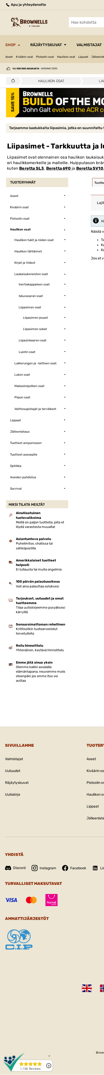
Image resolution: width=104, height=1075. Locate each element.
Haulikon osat (66, 56)
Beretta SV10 (89, 168)
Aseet (9, 56)
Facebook (78, 868)
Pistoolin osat (45, 56)
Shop (10, 45)
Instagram (48, 868)
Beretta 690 (58, 168)
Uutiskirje (12, 794)
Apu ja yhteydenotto (28, 5)
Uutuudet (12, 771)
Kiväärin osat (24, 56)
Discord (19, 868)
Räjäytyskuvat (46, 45)
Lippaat (83, 56)
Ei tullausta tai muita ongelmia (39, 569)
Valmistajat (14, 759)
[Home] (12, 81)
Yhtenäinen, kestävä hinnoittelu (40, 650)
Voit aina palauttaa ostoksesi (37, 586)
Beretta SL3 (31, 168)
